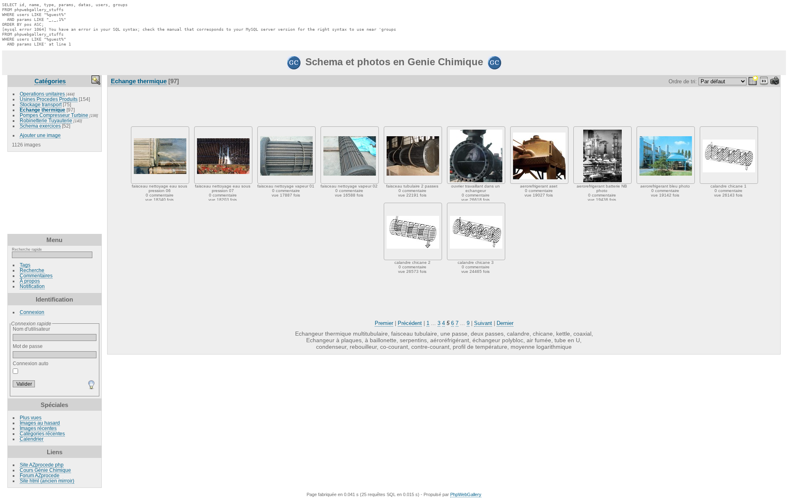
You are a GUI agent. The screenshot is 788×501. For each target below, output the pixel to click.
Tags (25, 265)
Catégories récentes (42, 433)
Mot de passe (28, 346)
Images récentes (38, 428)
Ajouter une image (40, 135)
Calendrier (32, 439)
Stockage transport (41, 104)
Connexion (32, 312)
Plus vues (30, 417)
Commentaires (36, 275)
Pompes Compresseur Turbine (54, 115)
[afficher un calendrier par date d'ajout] (764, 81)
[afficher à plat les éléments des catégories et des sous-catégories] (753, 81)
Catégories (50, 81)
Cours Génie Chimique (45, 470)
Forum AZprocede (40, 475)
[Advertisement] (55, 193)
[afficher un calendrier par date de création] (774, 81)
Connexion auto (30, 363)
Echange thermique (42, 109)
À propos (30, 281)
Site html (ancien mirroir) (47, 480)
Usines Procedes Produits (49, 99)
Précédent (410, 323)
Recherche (32, 270)
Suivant (483, 323)
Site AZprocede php (42, 464)
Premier (384, 323)
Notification (32, 286)
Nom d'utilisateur (31, 329)
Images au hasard (40, 423)
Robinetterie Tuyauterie (46, 120)
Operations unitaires (42, 93)
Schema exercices (40, 125)
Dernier (505, 323)
